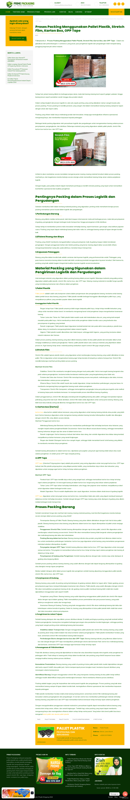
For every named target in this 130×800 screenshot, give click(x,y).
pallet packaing (44, 19)
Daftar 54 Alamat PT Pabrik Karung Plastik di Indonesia (18, 74)
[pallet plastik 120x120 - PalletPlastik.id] (16, 792)
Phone (95, 735)
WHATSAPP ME (18, 39)
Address (96, 731)
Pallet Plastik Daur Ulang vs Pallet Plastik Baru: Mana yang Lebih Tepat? (77, 780)
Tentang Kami (19, 12)
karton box (39, 412)
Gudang (78, 12)
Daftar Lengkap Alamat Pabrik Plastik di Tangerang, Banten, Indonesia (19, 65)
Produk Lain (49, 12)
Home (8, 12)
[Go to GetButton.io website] (125, 798)
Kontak (63, 12)
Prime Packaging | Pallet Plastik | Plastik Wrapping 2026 (35, 797)
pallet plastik (54, 19)
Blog (71, 12)
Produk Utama (33, 12)
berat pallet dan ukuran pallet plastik (56, 714)
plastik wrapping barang (66, 19)
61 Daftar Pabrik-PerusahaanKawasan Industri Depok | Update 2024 (19, 80)
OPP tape (39, 463)
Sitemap (88, 12)
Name (95, 728)
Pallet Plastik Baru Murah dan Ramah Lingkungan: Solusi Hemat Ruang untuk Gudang (78, 760)
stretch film (78, 19)
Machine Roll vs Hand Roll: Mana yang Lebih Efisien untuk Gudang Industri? (78, 774)
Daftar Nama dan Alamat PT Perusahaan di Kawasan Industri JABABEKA (18, 59)
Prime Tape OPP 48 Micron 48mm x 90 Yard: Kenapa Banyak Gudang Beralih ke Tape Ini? (78, 767)
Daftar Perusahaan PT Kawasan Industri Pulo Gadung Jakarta (18, 70)
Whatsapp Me (116, 12)
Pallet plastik (40, 293)
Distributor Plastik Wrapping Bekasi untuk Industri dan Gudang (77, 785)
